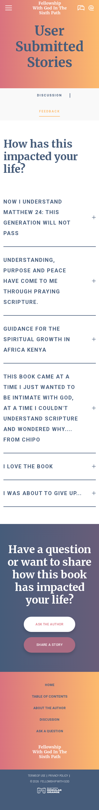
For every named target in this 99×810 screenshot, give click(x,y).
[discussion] (81, 8)
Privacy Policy (58, 775)
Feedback (49, 111)
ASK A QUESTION (49, 731)
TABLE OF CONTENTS (49, 696)
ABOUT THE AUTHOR (49, 708)
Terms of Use (36, 775)
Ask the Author (49, 624)
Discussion (49, 95)
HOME (49, 685)
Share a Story (49, 645)
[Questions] (91, 8)
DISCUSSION (49, 719)
